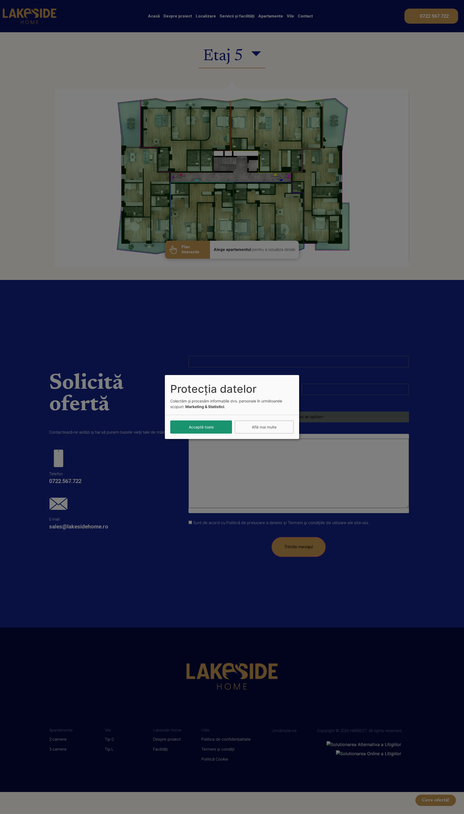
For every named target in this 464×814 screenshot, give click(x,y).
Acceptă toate (201, 427)
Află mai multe (264, 427)
